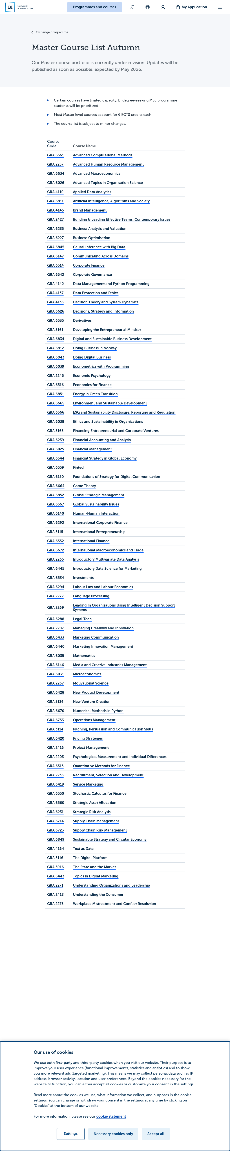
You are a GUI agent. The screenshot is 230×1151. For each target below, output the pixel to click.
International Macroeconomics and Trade (108, 550)
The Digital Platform (90, 858)
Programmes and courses (94, 7)
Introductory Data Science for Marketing (107, 568)
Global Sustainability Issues (96, 504)
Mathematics (84, 656)
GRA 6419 (55, 784)
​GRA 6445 (55, 568)
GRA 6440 (55, 646)
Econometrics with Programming (101, 366)
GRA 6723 (55, 830)
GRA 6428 (55, 692)
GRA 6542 (55, 274)
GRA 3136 (55, 702)
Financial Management (92, 449)
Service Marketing (88, 784)
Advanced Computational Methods (102, 155)
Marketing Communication (96, 637)
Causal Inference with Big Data (99, 247)
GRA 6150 (55, 477)
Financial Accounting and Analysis (102, 440)
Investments (83, 578)
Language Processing (91, 596)
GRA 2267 (55, 683)
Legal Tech (82, 619)
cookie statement (111, 1116)
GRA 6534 (55, 578)
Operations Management (94, 720)
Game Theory (84, 486)
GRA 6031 (55, 674)
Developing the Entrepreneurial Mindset (107, 330)
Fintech (79, 467)
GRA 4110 (55, 192)
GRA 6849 (55, 839)
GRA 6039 (55, 366)
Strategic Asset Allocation (94, 803)
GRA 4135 (55, 302)
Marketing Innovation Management (103, 646)
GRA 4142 (55, 284)
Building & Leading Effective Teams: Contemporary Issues (121, 219)
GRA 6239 (55, 440)
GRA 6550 (55, 793)
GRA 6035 (55, 656)
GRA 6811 (55, 201)
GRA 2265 (55, 559)
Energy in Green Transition (95, 394)
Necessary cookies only (113, 1134)
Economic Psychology (92, 376)
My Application (194, 7)
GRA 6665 (55, 403)
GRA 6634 (55, 173)
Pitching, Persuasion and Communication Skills (113, 729)
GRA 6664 (55, 486)
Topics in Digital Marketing (95, 876)
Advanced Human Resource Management (108, 164)
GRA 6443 (55, 876)
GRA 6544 (55, 458)
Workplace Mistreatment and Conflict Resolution (114, 904)
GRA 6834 (55, 339)
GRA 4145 (55, 210)
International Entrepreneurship (99, 532)
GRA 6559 (55, 467)
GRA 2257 (55, 164)
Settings (70, 1134)
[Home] (19, 7)
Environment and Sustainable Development (110, 403)
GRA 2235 (55, 775)
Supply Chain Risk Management (100, 830)
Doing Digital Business (92, 357)
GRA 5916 (55, 867)
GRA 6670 (55, 711)
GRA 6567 (55, 504)
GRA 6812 (55, 348)
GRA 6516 (55, 385)
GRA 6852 (55, 495)
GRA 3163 (55, 431)
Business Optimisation (91, 238)
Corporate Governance (92, 274)
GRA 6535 (55, 320)
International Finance (91, 541)
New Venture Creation (92, 702)
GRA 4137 (55, 293)
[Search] (132, 7)
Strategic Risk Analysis (92, 812)
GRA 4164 (55, 849)
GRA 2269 (55, 607)
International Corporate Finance (100, 523)
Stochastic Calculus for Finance (99, 793)
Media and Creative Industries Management (110, 665)
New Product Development (96, 692)
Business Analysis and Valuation (99, 229)
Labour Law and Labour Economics (103, 587)
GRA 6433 (55, 637)
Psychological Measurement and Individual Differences (119, 757)
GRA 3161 (55, 330)
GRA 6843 (55, 357)
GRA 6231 (55, 812)
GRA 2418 (55, 894)
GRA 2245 (55, 376)
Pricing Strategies (88, 738)
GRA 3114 (55, 729)
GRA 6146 (55, 665)
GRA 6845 (55, 247)
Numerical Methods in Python (98, 711)
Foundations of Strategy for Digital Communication (116, 477)
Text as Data (83, 849)
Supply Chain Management (96, 821)
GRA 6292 (55, 523)
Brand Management (90, 210)
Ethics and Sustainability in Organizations (108, 421)
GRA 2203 (55, 757)
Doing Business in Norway (95, 348)
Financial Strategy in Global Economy (105, 458)
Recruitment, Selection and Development (108, 775)
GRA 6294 (55, 587)
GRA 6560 (55, 803)
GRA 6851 (55, 394)
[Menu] (220, 7)
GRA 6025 (55, 449)
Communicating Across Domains (100, 256)
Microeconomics (87, 674)
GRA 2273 (55, 904)
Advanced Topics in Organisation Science (108, 183)
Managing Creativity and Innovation (103, 628)
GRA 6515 (55, 766)
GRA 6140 (55, 513)
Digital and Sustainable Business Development (112, 339)
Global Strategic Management (98, 495)
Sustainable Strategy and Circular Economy (109, 839)
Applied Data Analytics (92, 192)
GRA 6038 (55, 421)
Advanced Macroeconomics (96, 173)
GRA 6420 (55, 738)
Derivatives (82, 320)
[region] (115, 1096)
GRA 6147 (55, 256)
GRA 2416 (55, 747)
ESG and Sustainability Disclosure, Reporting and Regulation (124, 412)
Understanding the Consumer (98, 894)
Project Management (91, 747)
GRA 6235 (55, 229)
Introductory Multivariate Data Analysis (106, 559)
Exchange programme (51, 32)
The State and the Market (94, 867)
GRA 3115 (55, 532)
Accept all (155, 1134)
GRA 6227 (55, 238)
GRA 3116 (55, 858)
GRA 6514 (55, 265)
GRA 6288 (55, 619)
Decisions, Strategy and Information (103, 311)
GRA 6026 (55, 183)
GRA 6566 (55, 412)
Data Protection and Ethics (95, 293)
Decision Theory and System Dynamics (105, 302)
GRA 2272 (55, 596)
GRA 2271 (55, 885)
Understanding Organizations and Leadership (111, 885)
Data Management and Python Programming (111, 284)
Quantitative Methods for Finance (101, 766)
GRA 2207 (55, 628)
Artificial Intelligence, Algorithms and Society (111, 201)
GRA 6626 (55, 311)
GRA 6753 (55, 720)
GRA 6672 (55, 550)
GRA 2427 (55, 219)
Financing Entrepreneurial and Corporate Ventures (116, 431)
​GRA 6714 (55, 821)
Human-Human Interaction (96, 513)
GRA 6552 (55, 541)
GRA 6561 (55, 155)
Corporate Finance (88, 265)
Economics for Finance (92, 385)
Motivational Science (90, 683)
